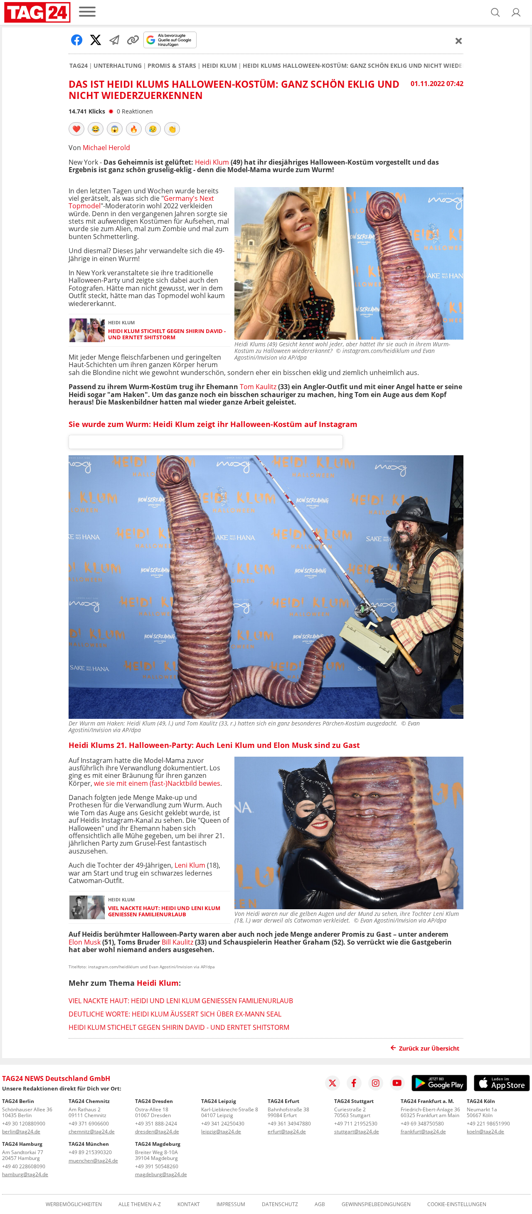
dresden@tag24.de (157, 1131)
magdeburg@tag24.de (161, 1174)
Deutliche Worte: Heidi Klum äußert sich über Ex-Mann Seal (175, 1014)
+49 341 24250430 (222, 1123)
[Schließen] (458, 40)
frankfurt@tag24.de (423, 1131)
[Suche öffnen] (495, 12)
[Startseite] (37, 12)
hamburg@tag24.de (25, 1174)
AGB (320, 1204)
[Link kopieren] (133, 40)
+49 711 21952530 (355, 1123)
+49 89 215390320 (90, 1152)
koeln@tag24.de (485, 1131)
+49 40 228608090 (23, 1166)
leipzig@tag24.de (221, 1131)
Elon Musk (85, 942)
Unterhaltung (118, 65)
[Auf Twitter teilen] (95, 40)
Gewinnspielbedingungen (376, 1204)
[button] (516, 12)
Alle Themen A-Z (139, 1204)
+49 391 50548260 (156, 1166)
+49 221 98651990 (488, 1123)
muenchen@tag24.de (93, 1160)
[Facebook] (354, 1083)
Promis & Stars (172, 65)
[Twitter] (332, 1083)
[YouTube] (397, 1083)
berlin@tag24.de (21, 1131)
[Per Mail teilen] (114, 40)
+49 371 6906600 (89, 1123)
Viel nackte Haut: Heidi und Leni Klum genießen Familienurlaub (164, 911)
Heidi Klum (219, 65)
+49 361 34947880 (289, 1123)
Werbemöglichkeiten (74, 1204)
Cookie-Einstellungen (456, 1204)
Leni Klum (190, 865)
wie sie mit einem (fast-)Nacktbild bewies (157, 783)
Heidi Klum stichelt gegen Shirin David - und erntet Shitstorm (167, 334)
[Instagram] (375, 1083)
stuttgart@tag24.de (356, 1131)
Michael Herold (106, 147)
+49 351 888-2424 (156, 1123)
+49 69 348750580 (422, 1123)
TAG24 (78, 65)
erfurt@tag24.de (287, 1131)
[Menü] (87, 12)
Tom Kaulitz (258, 386)
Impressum (231, 1204)
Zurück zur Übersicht (429, 1048)
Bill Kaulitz (177, 942)
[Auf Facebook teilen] (77, 40)
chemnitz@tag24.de (92, 1131)
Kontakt (188, 1204)
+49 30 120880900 (23, 1123)
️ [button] (76, 128)
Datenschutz (280, 1204)
